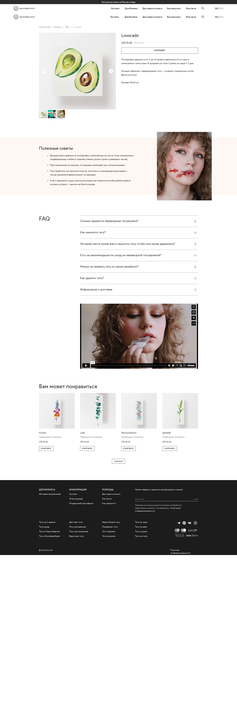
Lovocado (77, 27)
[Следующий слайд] (111, 71)
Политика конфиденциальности (180, 551)
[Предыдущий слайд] (44, 71)
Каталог (57, 27)
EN (221, 8)
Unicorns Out (45, 27)
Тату (67, 27)
